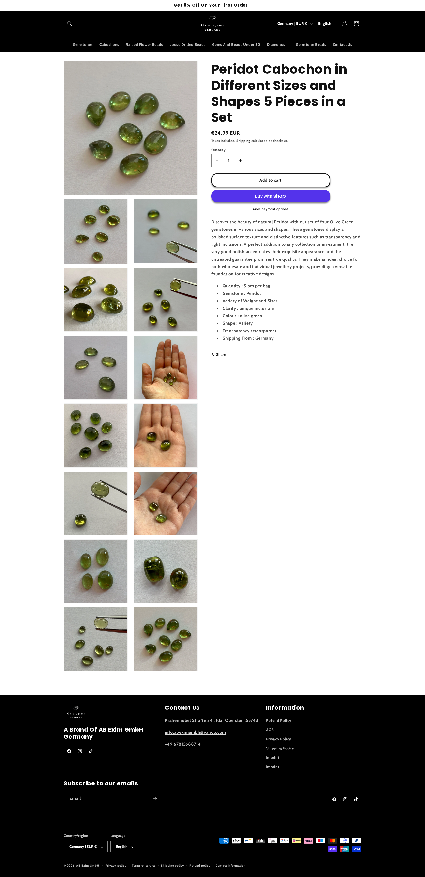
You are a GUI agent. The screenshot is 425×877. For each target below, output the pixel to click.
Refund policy (199, 865)
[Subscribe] (155, 798)
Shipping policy (172, 865)
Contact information (231, 865)
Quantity (218, 150)
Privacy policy (116, 865)
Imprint (272, 757)
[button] (70, 23)
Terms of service (144, 865)
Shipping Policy (280, 748)
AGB (270, 729)
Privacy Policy (278, 739)
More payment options (270, 209)
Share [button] (221, 354)
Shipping (243, 141)
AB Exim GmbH (87, 865)
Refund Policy (278, 720)
